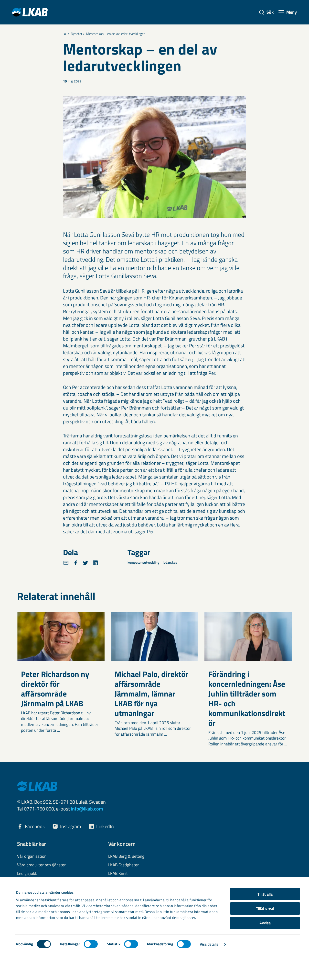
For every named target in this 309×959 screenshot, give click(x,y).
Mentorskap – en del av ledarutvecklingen (115, 34)
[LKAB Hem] (30, 12)
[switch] (91, 944)
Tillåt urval (265, 908)
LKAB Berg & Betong (126, 856)
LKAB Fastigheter (123, 865)
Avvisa (265, 923)
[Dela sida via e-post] (66, 563)
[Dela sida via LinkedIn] (95, 563)
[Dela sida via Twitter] (85, 563)
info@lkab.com (87, 808)
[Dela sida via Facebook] (76, 563)
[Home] (65, 34)
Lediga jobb (27, 873)
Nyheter (76, 34)
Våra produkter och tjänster (41, 865)
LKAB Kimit (118, 873)
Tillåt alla (265, 894)
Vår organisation (31, 856)
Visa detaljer (210, 944)
